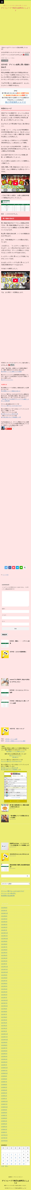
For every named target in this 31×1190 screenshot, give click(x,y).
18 (7, 1160)
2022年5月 (4, 986)
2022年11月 (4, 969)
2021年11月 (4, 1003)
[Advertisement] (15, 28)
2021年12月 (4, 1000)
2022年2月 (4, 994)
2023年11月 (4, 936)
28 (19, 1164)
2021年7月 (4, 1014)
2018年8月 (4, 1112)
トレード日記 (6, 574)
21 (19, 1160)
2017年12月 (4, 1135)
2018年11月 (4, 1104)
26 (11, 1164)
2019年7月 (4, 1081)
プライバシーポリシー (18, 1176)
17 (3, 1160)
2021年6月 (4, 1017)
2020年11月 (4, 1037)
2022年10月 (4, 972)
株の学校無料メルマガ (15, 102)
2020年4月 (4, 1056)
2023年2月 (4, 961)
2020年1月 (4, 1065)
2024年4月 (4, 921)
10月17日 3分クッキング (17, 728)
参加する (24, 798)
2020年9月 (4, 1042)
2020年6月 (4, 1051)
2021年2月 (4, 1028)
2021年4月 (4, 1023)
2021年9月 (4, 1008)
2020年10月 (4, 1039)
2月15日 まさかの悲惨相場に (18, 651)
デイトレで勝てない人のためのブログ (11, 405)
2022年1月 (4, 997)
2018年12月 (4, 1101)
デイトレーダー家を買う (8, 893)
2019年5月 (4, 1087)
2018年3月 (4, 1126)
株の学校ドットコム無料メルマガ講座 (11, 371)
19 (11, 1160)
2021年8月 (4, 1011)
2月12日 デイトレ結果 (11, 739)
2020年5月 (4, 1053)
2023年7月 (4, 947)
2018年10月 (4, 1107)
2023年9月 (4, 941)
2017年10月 (4, 1140)
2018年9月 (4, 1110)
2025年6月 (4, 907)
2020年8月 (4, 1045)
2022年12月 (4, 966)
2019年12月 (4, 1067)
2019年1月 (4, 1098)
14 (19, 1157)
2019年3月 (4, 1093)
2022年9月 (4, 975)
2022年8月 (4, 978)
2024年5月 (4, 919)
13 (15, 1157)
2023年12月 (4, 933)
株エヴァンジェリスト (7, 380)
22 (23, 1160)
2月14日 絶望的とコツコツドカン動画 (15, 741)
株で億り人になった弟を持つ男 (9, 414)
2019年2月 (4, 1096)
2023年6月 (4, 950)
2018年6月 (4, 1118)
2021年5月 (4, 1020)
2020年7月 (4, 1048)
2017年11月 (4, 1138)
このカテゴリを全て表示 (15, 797)
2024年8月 (4, 916)
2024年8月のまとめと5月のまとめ (19, 854)
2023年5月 (4, 952)
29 (23, 1164)
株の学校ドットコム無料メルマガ (15, 751)
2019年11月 (4, 1070)
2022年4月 (4, 989)
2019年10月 (4, 1073)
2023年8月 (4, 944)
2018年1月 (4, 1132)
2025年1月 (4, 910)
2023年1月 (4, 964)
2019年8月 (4, 1079)
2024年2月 (4, 927)
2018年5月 (4, 1121)
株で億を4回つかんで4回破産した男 (11, 417)
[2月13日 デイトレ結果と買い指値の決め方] (17, 567)
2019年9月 (4, 1076)
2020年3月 (4, 1059)
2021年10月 (4, 1006)
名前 (3, 608)
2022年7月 (4, 980)
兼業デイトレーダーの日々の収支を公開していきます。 (15, 1185)
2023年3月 (4, 958)
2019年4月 (4, 1090)
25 (7, 1164)
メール (4, 615)
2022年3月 (4, 992)
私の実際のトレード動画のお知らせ (10, 391)
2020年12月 (4, 1034)
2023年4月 (4, 955)
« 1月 (2, 1166)
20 (15, 1160)
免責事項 (10, 1176)
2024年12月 (4, 913)
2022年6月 (4, 983)
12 (11, 1157)
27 (15, 1164)
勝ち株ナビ (15, 757)
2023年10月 (4, 938)
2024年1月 (4, 930)
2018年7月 (4, 1115)
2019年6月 (4, 1084)
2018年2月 (4, 1129)
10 (3, 1157)
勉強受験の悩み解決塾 (8, 895)
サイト (3, 621)
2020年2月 (4, 1062)
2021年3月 (4, 1025)
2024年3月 (4, 924)
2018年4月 (4, 1124)
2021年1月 (4, 1031)
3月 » (6, 1166)
